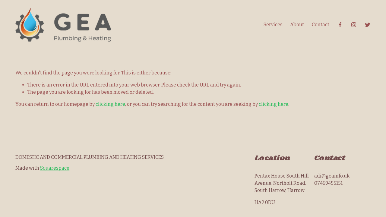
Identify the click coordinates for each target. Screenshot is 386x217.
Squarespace (54, 168)
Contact (320, 24)
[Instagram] (354, 25)
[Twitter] (368, 25)
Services (273, 24)
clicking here (110, 104)
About (297, 24)
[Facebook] (340, 25)
